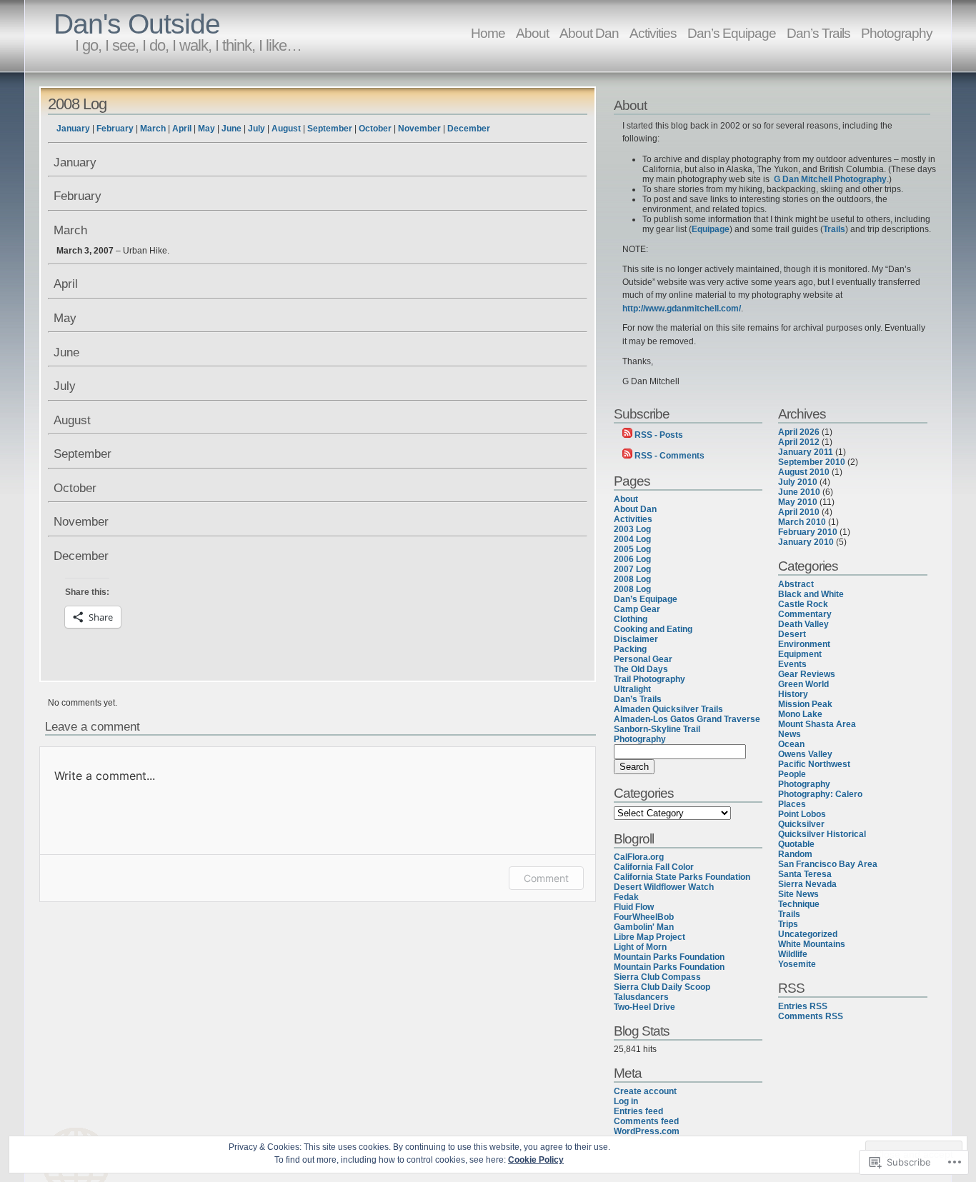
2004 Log (632, 539)
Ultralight (632, 689)
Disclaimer (636, 639)
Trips (788, 924)
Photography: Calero (820, 794)
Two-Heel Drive (644, 1007)
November (419, 129)
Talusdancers (641, 997)
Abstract (796, 584)
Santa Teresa (805, 874)
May (206, 129)
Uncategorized (807, 934)
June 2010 (799, 492)
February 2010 (807, 532)
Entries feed (638, 1111)
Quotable (796, 844)
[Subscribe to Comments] (627, 456)
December (468, 129)
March (153, 129)
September (329, 129)
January (73, 129)
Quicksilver (801, 824)
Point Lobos (802, 814)
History (793, 694)
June (231, 129)
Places (792, 804)
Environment (804, 644)
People (792, 774)
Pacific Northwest (814, 764)
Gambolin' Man (644, 927)
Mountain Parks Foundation (669, 957)
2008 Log (77, 104)
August (286, 129)
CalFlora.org (639, 857)
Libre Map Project (649, 937)
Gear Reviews (806, 674)
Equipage (710, 229)
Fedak (626, 897)
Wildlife (792, 954)
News (789, 734)
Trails (834, 229)
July (256, 129)
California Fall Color (654, 867)
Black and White (811, 594)
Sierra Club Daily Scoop (662, 987)
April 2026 (799, 432)
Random (795, 854)
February (115, 129)
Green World (803, 684)
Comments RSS (810, 1016)
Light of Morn (640, 947)
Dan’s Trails (818, 33)
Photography (896, 33)
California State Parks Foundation (682, 877)
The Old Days (641, 669)
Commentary (805, 614)
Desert (792, 634)
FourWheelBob (644, 917)
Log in (626, 1101)
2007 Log (632, 569)
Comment (546, 878)
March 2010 (802, 522)
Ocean (791, 744)
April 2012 (799, 442)
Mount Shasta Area (817, 724)
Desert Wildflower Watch (664, 887)
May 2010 (797, 502)
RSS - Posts (658, 435)
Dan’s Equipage (731, 33)
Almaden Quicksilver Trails (668, 709)
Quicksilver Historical (822, 834)
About (532, 33)
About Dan (589, 33)
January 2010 (806, 542)
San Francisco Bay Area (827, 864)
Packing (630, 649)
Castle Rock (803, 604)
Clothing (630, 619)
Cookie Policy (536, 1160)
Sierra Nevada (807, 884)
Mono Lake (800, 714)
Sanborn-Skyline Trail (657, 729)
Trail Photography (649, 679)
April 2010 (799, 512)
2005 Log (632, 549)
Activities (653, 33)
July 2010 (797, 482)
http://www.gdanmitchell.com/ (681, 309)
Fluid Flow (634, 907)
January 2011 (805, 452)
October (375, 129)
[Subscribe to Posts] (627, 435)
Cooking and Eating (653, 629)
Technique (799, 904)
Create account (645, 1091)
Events (792, 664)
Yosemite (797, 964)
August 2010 (804, 472)
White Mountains (811, 944)
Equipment (800, 654)
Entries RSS (802, 1006)
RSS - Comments (669, 456)
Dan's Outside (137, 24)
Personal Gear (643, 659)
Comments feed (646, 1121)
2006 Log (632, 559)
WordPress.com (646, 1131)
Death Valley (803, 624)
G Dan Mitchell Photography (830, 179)
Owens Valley (805, 754)
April (181, 129)
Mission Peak (805, 704)
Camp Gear (637, 609)
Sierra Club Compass (657, 977)
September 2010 (811, 462)
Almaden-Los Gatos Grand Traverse (687, 719)
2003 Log (632, 529)
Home (488, 33)
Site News (798, 894)
